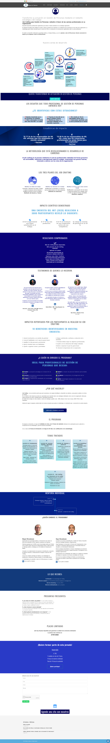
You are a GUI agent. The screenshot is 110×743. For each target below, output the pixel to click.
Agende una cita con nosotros (55, 712)
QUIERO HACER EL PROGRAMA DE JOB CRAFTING (55, 410)
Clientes (71, 4)
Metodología (62, 4)
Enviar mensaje (26, 701)
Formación (81, 4)
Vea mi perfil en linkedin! (29, 561)
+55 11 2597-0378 (72, 1)
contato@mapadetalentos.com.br (82, 1)
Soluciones (56, 4)
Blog (67, 4)
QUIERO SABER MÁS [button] (55, 99)
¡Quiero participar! (55, 666)
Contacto (76, 4)
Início (44, 4)
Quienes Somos (49, 4)
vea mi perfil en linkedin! (63, 561)
